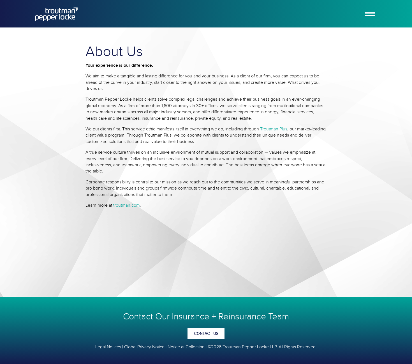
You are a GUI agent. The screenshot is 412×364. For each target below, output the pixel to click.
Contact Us (206, 333)
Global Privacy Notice (144, 347)
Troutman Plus (273, 129)
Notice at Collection (186, 347)
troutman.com (126, 205)
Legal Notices (108, 347)
